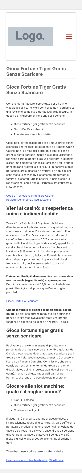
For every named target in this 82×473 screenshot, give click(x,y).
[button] (69, 36)
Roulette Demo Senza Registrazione (28, 199)
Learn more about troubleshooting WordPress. (35, 460)
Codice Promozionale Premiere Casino (30, 195)
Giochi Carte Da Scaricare (22, 301)
